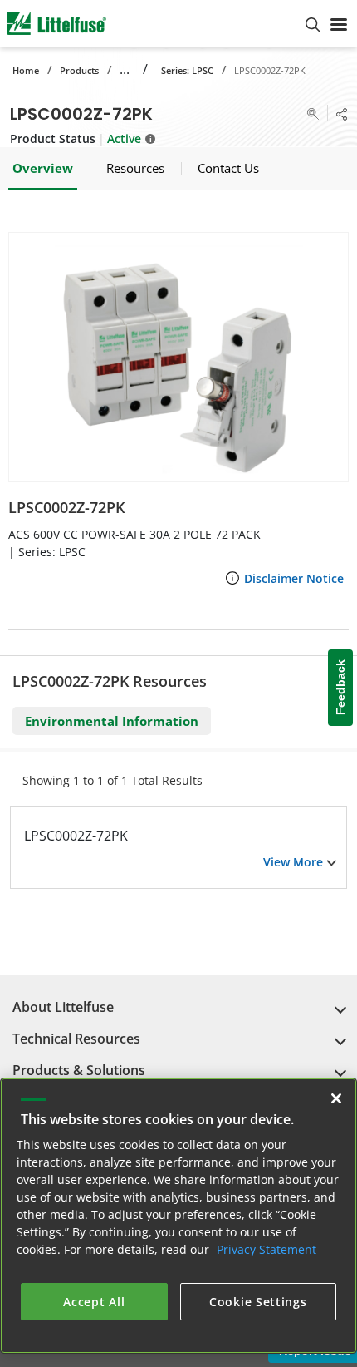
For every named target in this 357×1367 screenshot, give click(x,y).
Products (79, 70)
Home (25, 70)
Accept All (94, 1302)
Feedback (340, 688)
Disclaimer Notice (294, 578)
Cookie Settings (258, 1302)
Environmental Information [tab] (111, 721)
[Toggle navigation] (338, 23)
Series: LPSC (187, 70)
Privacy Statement (266, 1249)
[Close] (336, 1098)
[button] (178, 357)
